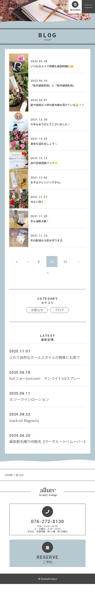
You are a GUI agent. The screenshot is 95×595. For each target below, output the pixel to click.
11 (65, 261)
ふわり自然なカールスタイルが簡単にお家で (44, 354)
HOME (9, 475)
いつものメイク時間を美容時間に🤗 (52, 66)
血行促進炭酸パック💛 (44, 163)
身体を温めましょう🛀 (44, 143)
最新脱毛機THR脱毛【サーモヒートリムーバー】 (47, 438)
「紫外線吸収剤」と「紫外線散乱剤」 (53, 85)
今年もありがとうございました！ (50, 124)
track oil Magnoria (24, 417)
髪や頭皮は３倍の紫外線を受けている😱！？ (57, 105)
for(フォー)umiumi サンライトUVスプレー (44, 375)
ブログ (59, 310)
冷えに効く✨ (38, 201)
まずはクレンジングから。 (46, 182)
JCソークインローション (29, 396)
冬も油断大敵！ (39, 221)
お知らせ (37, 310)
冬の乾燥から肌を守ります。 (47, 240)
